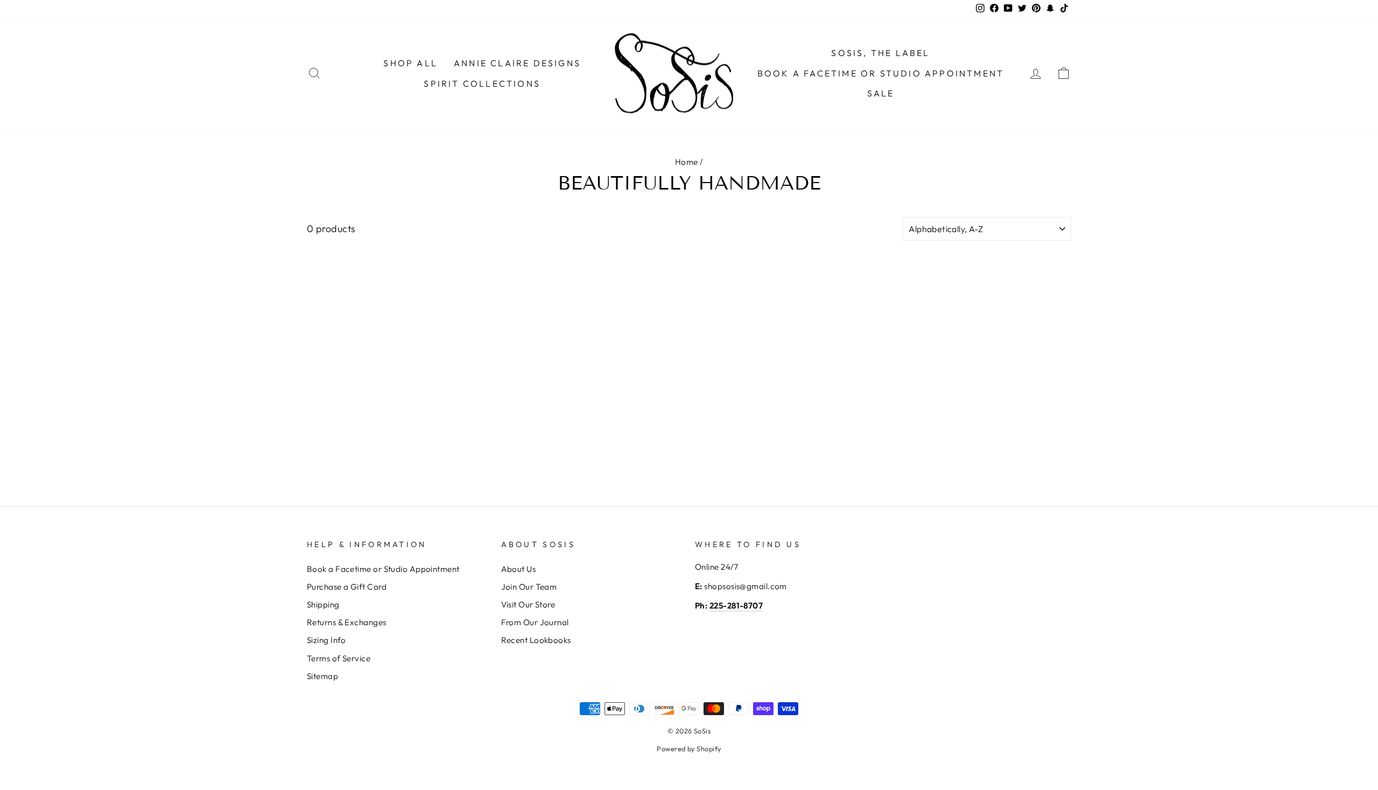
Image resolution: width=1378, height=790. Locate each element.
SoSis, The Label (880, 52)
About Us (518, 569)
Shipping (323, 604)
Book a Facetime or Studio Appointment (383, 569)
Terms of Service (338, 658)
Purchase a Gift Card (346, 587)
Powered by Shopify (689, 748)
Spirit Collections (482, 83)
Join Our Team (529, 587)
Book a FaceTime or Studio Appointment (880, 73)
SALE (881, 93)
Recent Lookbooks (536, 640)
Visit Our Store (528, 604)
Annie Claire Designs (517, 63)
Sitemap (322, 676)
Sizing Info (326, 640)
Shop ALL (410, 63)
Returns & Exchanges (346, 622)
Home (686, 162)
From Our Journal (535, 622)
